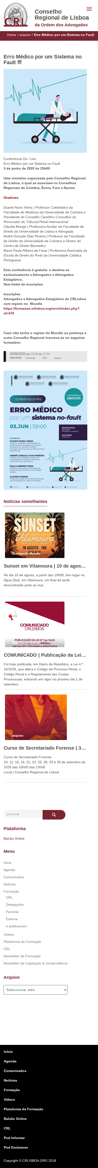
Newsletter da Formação (22, 956)
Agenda (9, 870)
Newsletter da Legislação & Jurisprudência (36, 963)
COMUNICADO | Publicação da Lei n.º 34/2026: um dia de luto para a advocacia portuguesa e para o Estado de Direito (45, 655)
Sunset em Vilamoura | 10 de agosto (45, 566)
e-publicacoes (16, 926)
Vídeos (9, 934)
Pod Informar (14, 1138)
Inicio (7, 863)
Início (8, 1052)
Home (11, 35)
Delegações (15, 904)
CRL (9, 897)
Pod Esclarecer (16, 1147)
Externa (12, 919)
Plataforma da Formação (22, 942)
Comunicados (14, 877)
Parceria (12, 912)
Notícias (10, 884)
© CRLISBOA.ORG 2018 (37, 1160)
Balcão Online (14, 838)
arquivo (25, 35)
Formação (11, 891)
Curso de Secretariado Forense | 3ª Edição (45, 748)
